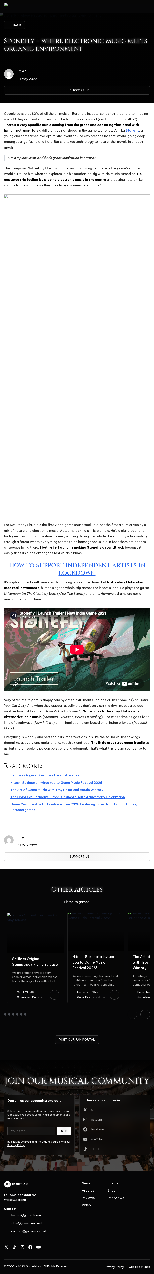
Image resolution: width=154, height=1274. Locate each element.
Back (17, 25)
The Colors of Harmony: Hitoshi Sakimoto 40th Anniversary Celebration (67, 797)
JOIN (64, 1131)
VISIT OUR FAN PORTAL (77, 1039)
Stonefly (132, 130)
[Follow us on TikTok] (14, 1247)
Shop (112, 1190)
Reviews (88, 1198)
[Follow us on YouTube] (38, 1247)
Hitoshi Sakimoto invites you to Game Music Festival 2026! (56, 783)
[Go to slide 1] (5, 1014)
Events (113, 1183)
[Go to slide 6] (25, 1014)
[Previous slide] (132, 1014)
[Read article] (54, 995)
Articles (88, 1190)
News (86, 1183)
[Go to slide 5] (21, 1014)
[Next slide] (145, 1014)
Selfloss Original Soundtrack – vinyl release (44, 775)
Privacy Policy (16, 1145)
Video (86, 1205)
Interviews (116, 1198)
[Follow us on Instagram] (22, 1247)
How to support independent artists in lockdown (77, 569)
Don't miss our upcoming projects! (35, 1100)
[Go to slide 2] (9, 1014)
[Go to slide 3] (13, 1014)
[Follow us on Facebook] (30, 1247)
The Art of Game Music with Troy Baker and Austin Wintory (56, 790)
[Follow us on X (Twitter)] (6, 1247)
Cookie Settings (139, 1267)
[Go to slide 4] (17, 1014)
